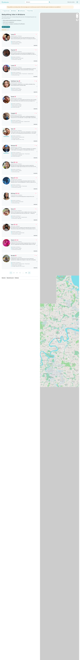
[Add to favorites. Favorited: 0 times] (36, 34)
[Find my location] (77, 20)
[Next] (29, 273)
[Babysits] (5, 2)
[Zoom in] (77, 15)
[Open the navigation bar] (77, 2)
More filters (30, 10)
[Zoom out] (77, 17)
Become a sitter (71, 2)
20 (26, 272)
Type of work (6, 10)
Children (14, 10)
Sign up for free (5, 26)
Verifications (22, 10)
